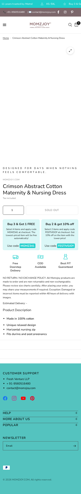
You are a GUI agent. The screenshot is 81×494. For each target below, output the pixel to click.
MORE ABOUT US (16, 419)
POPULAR (10, 425)
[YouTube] (25, 398)
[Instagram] (16, 398)
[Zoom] (70, 50)
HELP (7, 413)
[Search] (70, 25)
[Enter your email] (74, 445)
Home (6, 38)
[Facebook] (7, 398)
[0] (75, 25)
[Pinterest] (34, 398)
